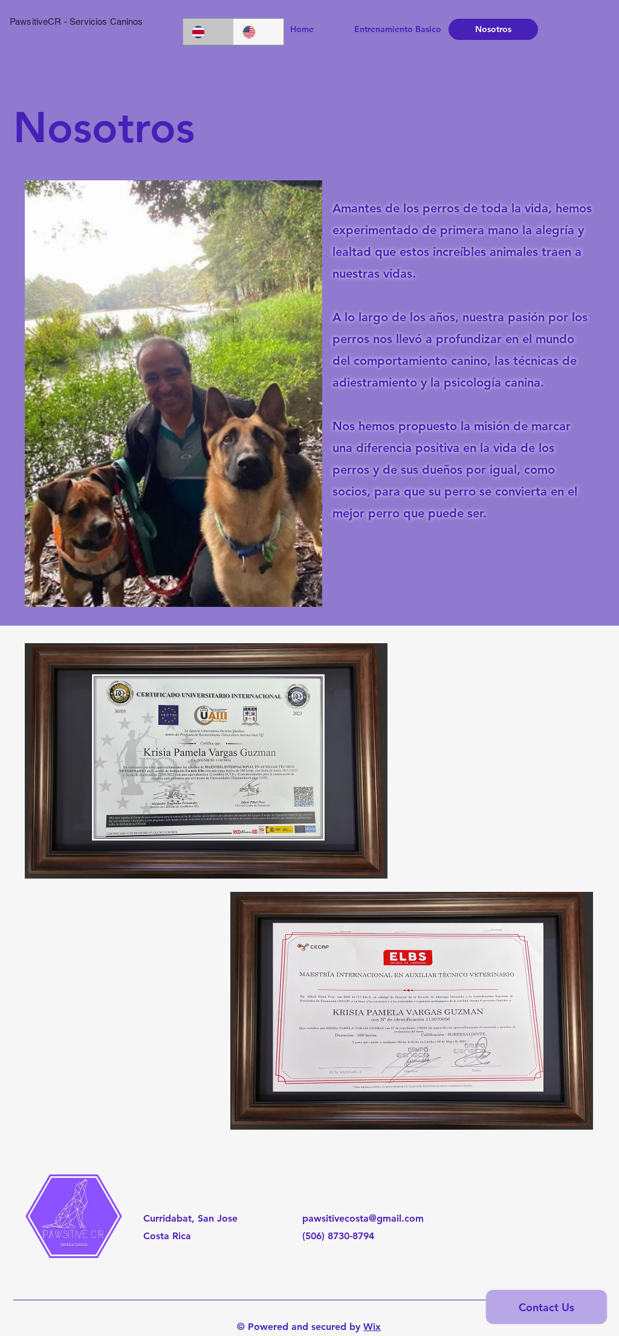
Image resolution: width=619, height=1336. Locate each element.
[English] (258, 32)
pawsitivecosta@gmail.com (363, 1218)
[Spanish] (208, 32)
